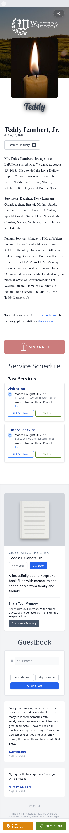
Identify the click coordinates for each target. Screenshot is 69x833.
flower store (46, 321)
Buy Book (38, 565)
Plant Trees (48, 413)
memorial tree (49, 315)
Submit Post (34, 686)
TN (16, 405)
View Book (18, 565)
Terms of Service (44, 816)
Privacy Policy (24, 816)
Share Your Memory (24, 623)
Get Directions (20, 413)
